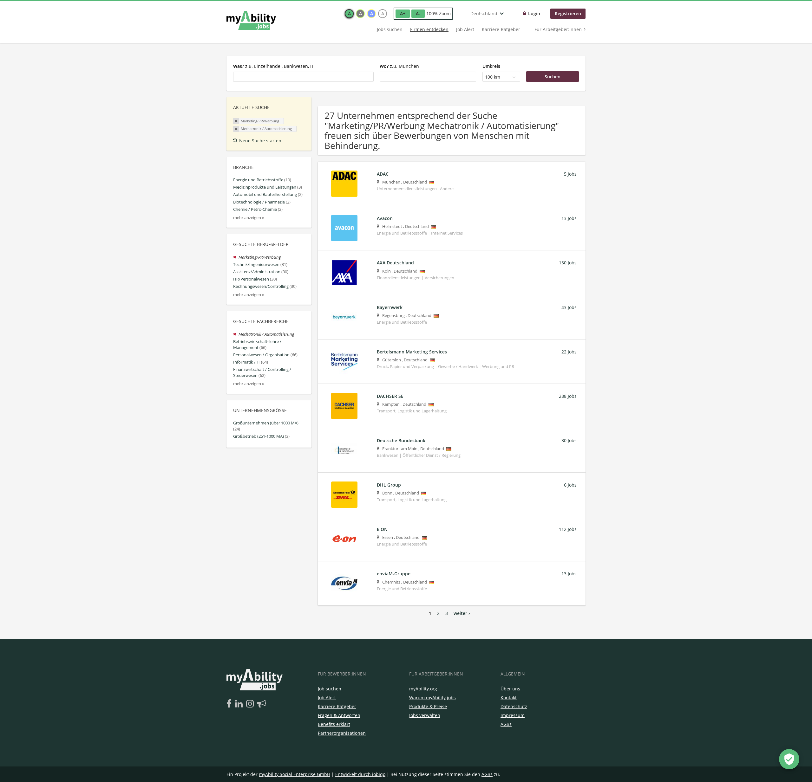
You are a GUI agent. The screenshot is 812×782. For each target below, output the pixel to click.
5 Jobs (570, 174)
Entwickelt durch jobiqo (360, 774)
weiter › (462, 613)
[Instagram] (251, 704)
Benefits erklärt (334, 724)
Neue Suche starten (260, 141)
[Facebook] (230, 704)
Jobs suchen (390, 29)
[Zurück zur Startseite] (251, 20)
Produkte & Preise (428, 706)
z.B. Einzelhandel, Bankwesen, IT (273, 66)
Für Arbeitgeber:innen (558, 29)
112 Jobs (568, 529)
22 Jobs (569, 352)
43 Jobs (569, 307)
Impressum (513, 715)
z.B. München (399, 66)
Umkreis (491, 66)
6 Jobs (570, 485)
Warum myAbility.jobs (432, 698)
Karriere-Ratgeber (501, 29)
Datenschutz (514, 706)
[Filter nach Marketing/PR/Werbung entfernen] (236, 257)
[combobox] (303, 77)
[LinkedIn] (240, 704)
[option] (349, 13)
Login (534, 13)
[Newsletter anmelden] (261, 704)
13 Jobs (569, 218)
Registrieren (568, 13)
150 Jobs (568, 263)
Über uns (510, 689)
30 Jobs (569, 440)
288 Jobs (568, 396)
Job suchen (329, 689)
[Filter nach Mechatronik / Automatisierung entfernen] (236, 334)
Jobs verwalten (424, 715)
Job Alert (465, 29)
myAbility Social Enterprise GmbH (294, 774)
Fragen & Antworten (339, 715)
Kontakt (509, 698)
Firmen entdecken (429, 29)
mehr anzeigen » (248, 217)
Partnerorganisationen (342, 733)
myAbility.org (423, 689)
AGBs (506, 724)
